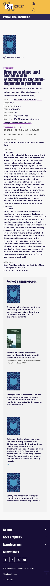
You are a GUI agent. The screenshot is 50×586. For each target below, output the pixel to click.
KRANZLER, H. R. (21, 99)
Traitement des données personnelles (18, 568)
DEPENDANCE (21, 130)
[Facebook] (5, 559)
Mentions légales (10, 574)
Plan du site (8, 580)
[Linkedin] (12, 559)
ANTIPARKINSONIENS (13, 134)
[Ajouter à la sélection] (4, 57)
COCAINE (7, 130)
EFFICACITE (31, 134)
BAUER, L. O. (36, 99)
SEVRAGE (34, 130)
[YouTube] (24, 559)
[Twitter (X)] (18, 559)
